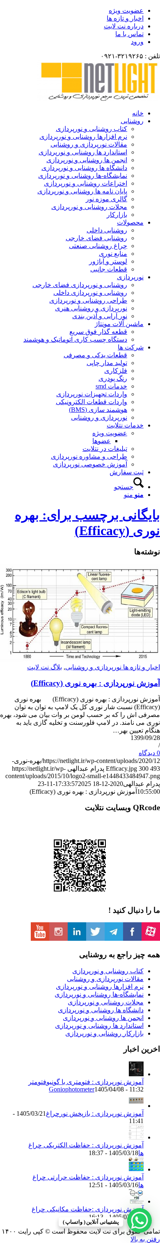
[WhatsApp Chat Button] (139, 1220)
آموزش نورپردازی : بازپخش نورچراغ (95, 1113)
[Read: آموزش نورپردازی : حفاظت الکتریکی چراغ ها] (136, 1137)
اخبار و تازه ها (125, 18)
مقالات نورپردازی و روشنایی (105, 978)
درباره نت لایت (124, 26)
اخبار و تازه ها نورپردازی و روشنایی (112, 667)
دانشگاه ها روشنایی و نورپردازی (101, 1009)
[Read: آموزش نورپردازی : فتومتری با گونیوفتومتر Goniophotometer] (136, 1074)
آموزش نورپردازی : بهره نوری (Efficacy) (95, 683)
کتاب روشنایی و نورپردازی (108, 970)
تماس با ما (129, 33)
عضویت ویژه (126, 10)
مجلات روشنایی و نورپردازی (106, 1002)
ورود (137, 41)
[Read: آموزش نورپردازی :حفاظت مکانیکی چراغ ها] (136, 1201)
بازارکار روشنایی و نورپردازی (104, 1033)
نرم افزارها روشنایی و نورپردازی (100, 986)
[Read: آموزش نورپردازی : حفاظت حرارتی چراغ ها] (136, 1169)
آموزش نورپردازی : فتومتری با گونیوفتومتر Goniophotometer (86, 1085)
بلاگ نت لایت (44, 667)
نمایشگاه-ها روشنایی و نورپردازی (99, 994)
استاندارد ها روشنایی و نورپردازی (99, 1025)
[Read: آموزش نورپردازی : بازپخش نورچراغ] (136, 1105)
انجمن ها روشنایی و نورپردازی (103, 1017)
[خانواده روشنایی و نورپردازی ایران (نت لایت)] (98, 98)
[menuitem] (72, 10)
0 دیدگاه (149, 752)
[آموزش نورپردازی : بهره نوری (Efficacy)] (80, 659)
